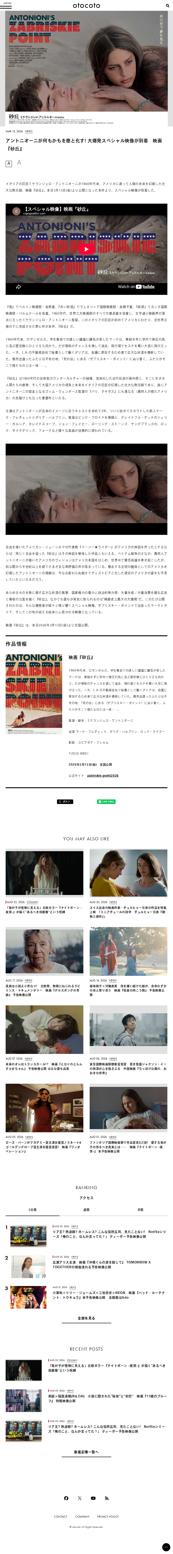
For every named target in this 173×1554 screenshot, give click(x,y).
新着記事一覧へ (86, 1452)
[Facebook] (66, 1498)
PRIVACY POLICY (108, 1517)
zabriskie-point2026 (103, 775)
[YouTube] (93, 1498)
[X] (79, 1498)
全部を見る (86, 1318)
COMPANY (82, 1517)
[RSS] (106, 1498)
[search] (167, 5)
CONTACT (60, 1517)
